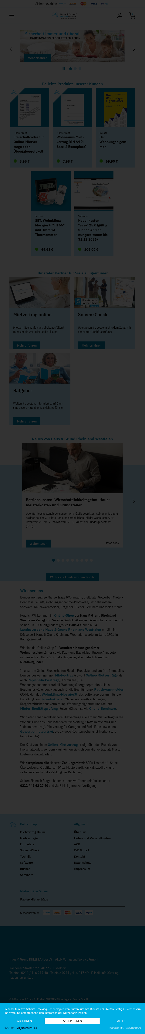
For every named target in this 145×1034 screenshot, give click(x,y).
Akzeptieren (72, 1021)
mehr (120, 1021)
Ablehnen (24, 1021)
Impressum (115, 1028)
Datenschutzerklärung (131, 1028)
